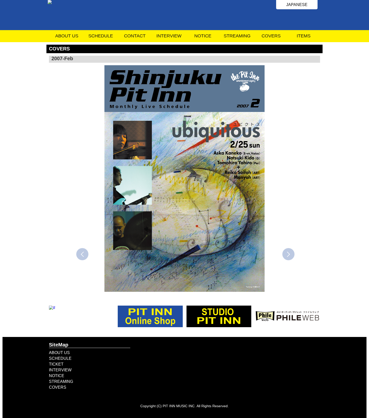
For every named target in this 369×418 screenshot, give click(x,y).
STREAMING (237, 35)
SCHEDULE (100, 35)
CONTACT (135, 35)
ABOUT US (66, 35)
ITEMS (304, 35)
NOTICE (202, 35)
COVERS (271, 35)
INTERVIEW (168, 35)
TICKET (56, 364)
